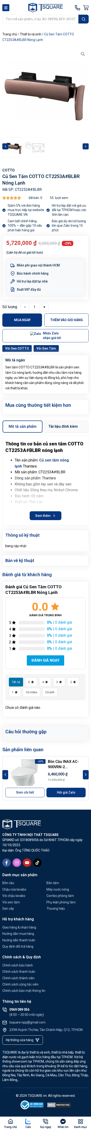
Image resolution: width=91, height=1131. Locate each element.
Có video (31, 692)
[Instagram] (17, 862)
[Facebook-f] (6, 862)
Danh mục (80, 1127)
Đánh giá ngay (46, 660)
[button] (5, 146)
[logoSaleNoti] (32, 1106)
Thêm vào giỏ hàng (66, 320)
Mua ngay (22, 320)
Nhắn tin (63, 1127)
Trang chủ (9, 34)
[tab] (22, 427)
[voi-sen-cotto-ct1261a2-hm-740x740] (45, 91)
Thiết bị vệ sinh (30, 34)
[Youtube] (27, 862)
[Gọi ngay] (45, 1121)
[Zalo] (28, 1121)
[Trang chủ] (10, 1121)
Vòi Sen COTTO (17, 348)
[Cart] (86, 7)
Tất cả (16, 682)
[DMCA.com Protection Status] (59, 1106)
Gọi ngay (45, 1127)
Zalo (28, 1127)
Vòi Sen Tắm (46, 348)
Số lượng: (10, 307)
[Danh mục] (80, 1121)
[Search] (83, 19)
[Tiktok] (37, 862)
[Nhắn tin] (63, 1121)
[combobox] (40, 19)
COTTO (8, 170)
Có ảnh (49, 692)
